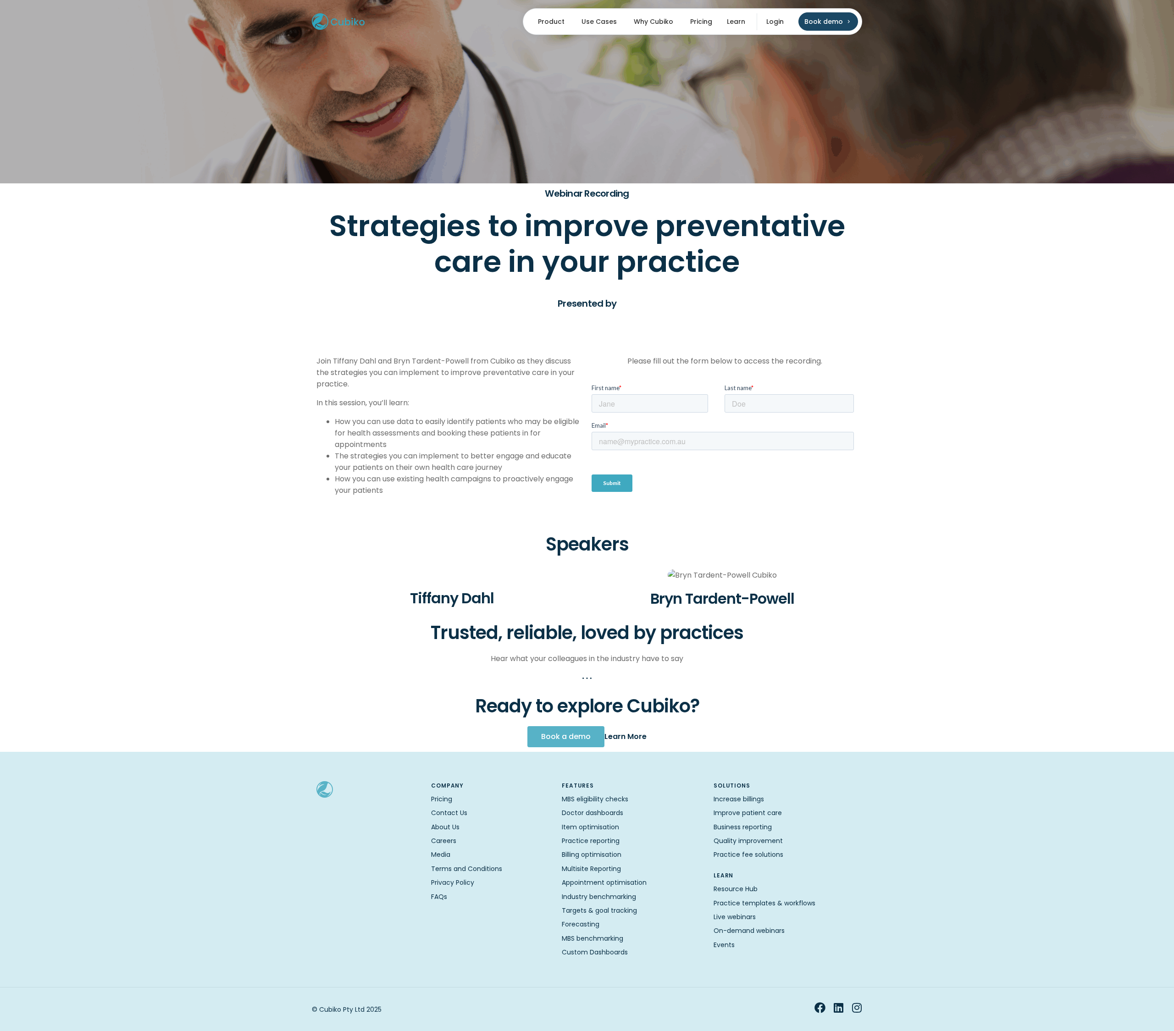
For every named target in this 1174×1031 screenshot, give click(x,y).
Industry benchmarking (599, 896)
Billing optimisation (591, 854)
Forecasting (580, 924)
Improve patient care (748, 812)
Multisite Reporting (591, 868)
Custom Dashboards (595, 952)
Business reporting (743, 827)
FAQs (439, 896)
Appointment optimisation (604, 882)
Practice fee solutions (748, 854)
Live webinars (735, 916)
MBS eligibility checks (595, 799)
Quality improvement (748, 840)
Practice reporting (591, 840)
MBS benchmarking (592, 938)
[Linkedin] (838, 1007)
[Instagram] (856, 1007)
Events (724, 944)
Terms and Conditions (466, 868)
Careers (443, 840)
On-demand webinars (749, 930)
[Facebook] (819, 1007)
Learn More (625, 736)
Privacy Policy (452, 882)
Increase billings (739, 799)
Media (440, 854)
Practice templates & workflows (764, 903)
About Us (445, 827)
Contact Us (449, 812)
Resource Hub (736, 888)
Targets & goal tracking (599, 910)
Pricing (441, 799)
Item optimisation (590, 827)
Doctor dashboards (592, 812)
